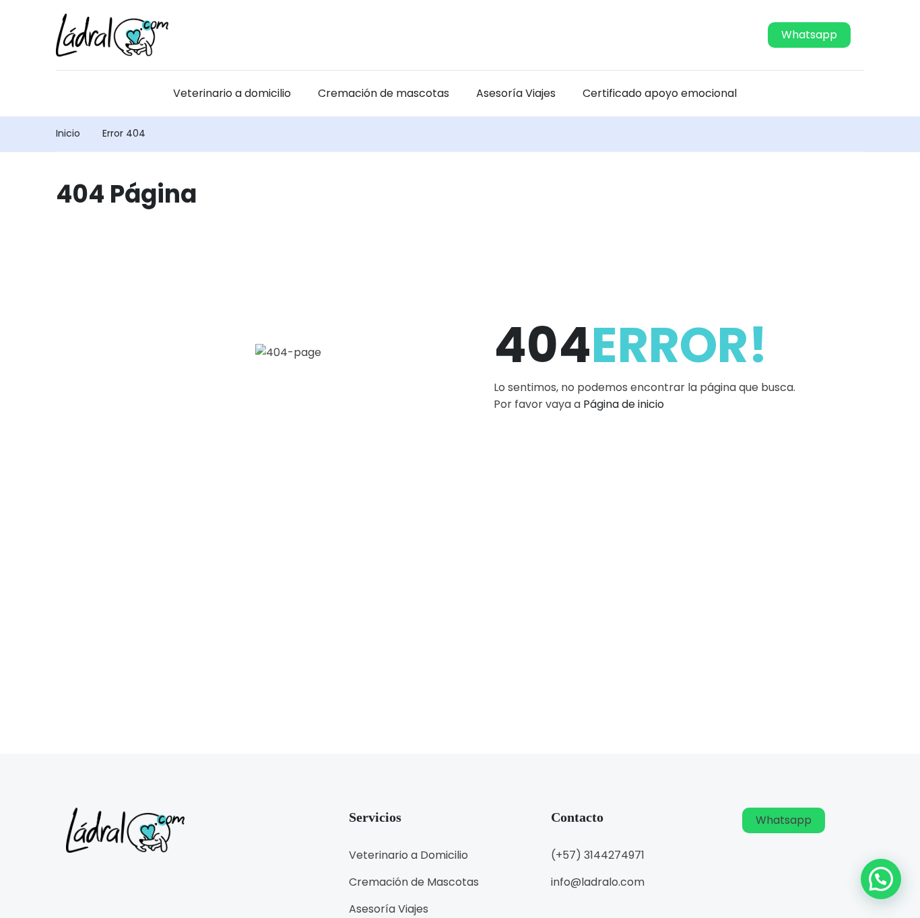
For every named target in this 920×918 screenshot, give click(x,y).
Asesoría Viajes (516, 93)
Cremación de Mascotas (414, 882)
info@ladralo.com (598, 882)
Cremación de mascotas (383, 93)
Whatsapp (809, 34)
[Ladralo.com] (112, 34)
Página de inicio (623, 404)
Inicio (68, 133)
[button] (881, 879)
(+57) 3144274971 (598, 855)
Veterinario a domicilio (232, 93)
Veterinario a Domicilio (408, 855)
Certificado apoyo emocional (660, 93)
